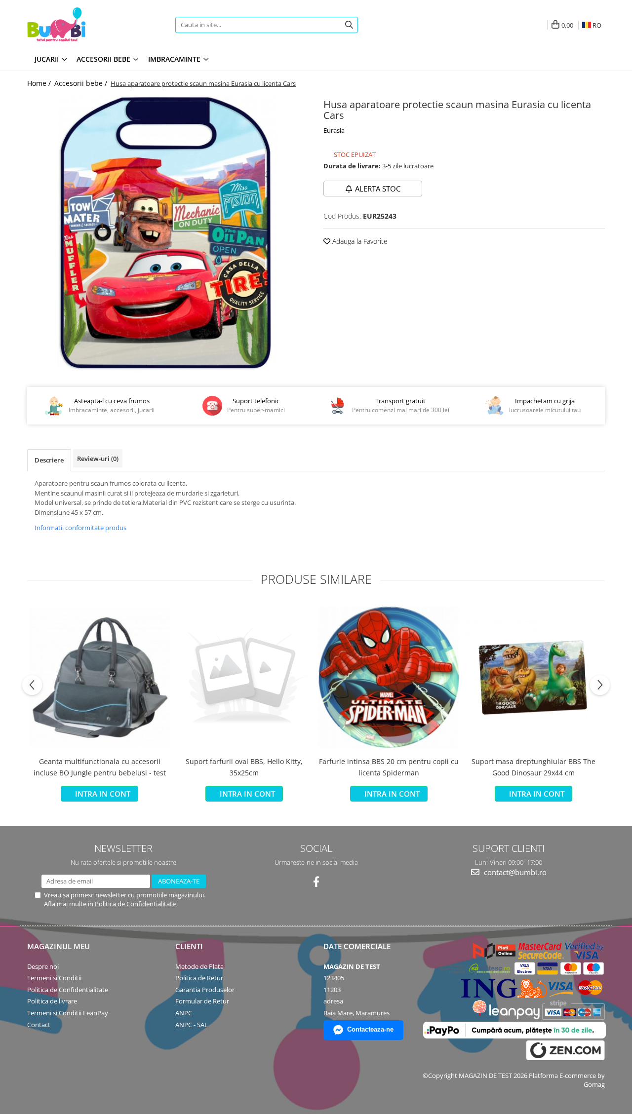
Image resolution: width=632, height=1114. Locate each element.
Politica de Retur (199, 977)
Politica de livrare (52, 1001)
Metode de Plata (199, 966)
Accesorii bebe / (81, 83)
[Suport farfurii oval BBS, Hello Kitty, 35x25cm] (244, 677)
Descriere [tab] (49, 460)
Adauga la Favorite (359, 241)
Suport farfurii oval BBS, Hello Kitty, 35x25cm (244, 767)
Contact (38, 1024)
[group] (168, 234)
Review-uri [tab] (97, 458)
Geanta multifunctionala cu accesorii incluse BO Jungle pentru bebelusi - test (100, 767)
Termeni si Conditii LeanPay (67, 1012)
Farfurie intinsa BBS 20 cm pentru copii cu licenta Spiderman (389, 767)
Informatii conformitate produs (80, 527)
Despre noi (43, 966)
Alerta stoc (377, 188)
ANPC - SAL (191, 1024)
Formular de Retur (202, 1001)
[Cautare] (349, 25)
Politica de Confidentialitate (135, 903)
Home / (40, 83)
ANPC (183, 1012)
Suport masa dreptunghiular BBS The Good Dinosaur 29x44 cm (533, 767)
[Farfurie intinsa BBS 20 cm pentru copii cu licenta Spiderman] (388, 677)
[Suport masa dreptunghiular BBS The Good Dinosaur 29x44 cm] (533, 677)
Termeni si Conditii (54, 977)
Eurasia (334, 130)
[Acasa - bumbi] (89, 24)
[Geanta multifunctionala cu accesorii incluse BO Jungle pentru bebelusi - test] (99, 677)
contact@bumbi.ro (514, 872)
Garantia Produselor (205, 989)
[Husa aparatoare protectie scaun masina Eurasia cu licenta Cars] (168, 234)
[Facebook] (316, 881)
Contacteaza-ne (370, 1029)
